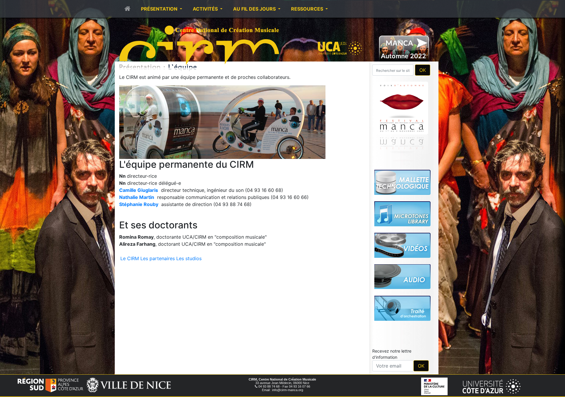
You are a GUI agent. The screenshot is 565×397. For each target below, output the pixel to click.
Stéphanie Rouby (138, 204)
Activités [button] (206, 9)
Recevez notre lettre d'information (391, 271)
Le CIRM (129, 258)
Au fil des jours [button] (255, 9)
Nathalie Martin (136, 197)
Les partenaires (157, 258)
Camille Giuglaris (138, 190)
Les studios (189, 258)
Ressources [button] (307, 9)
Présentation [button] (160, 9)
